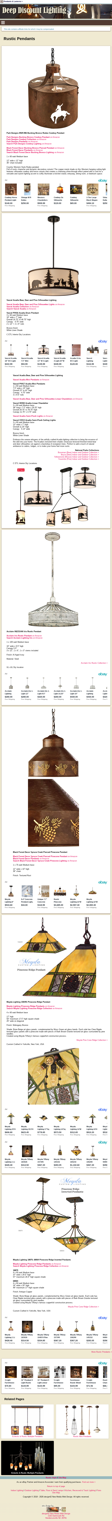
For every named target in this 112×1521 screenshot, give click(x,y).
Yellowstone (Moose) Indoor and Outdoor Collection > (76, 457)
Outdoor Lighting (32, 1490)
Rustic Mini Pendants (82, 1436)
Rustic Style (51, 1478)
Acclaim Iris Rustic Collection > (94, 663)
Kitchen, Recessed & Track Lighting (80, 1490)
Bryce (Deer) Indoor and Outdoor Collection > (80, 455)
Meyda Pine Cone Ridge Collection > (92, 1040)
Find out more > (89, 1482)
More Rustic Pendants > (101, 1352)
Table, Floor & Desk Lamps (51, 1490)
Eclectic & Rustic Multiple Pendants (27, 1436)
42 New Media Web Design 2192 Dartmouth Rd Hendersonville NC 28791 (56, 1515)
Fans (99, 1490)
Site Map (62, 1478)
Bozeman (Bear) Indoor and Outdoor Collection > (78, 452)
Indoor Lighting (17, 1490)
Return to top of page (56, 1486)
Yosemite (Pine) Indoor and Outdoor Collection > (78, 459)
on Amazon (33, 137)
